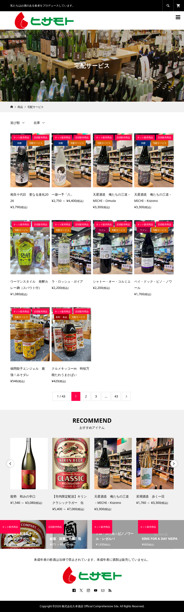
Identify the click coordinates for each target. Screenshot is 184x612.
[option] (29, 472)
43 (116, 396)
